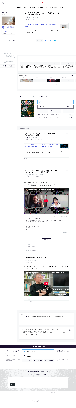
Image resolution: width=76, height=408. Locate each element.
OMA (33, 19)
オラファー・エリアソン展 (47, 184)
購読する (12, 384)
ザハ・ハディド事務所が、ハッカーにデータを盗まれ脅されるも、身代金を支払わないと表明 (8, 52)
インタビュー (27, 262)
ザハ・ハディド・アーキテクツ (30, 151)
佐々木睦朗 (31, 262)
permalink (34, 250)
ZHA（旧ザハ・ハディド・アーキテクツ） (31, 139)
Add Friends (58, 110)
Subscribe (70, 110)
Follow (68, 101)
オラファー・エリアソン (29, 176)
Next (14, 33)
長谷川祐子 (37, 176)
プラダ (26, 19)
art (30, 174)
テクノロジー (40, 139)
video (37, 174)
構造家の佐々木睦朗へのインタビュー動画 (8, 62)
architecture (31, 17)
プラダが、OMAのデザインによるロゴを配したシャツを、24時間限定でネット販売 (8, 47)
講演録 (34, 176)
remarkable (41, 174)
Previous (12, 33)
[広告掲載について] (31, 96)
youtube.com (65, 232)
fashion (36, 17)
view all (71, 58)
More (71, 114)
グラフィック (30, 19)
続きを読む (46, 239)
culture (37, 137)
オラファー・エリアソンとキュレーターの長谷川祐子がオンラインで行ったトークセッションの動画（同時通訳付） (8, 57)
